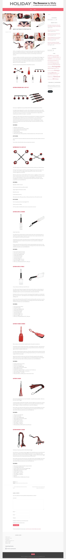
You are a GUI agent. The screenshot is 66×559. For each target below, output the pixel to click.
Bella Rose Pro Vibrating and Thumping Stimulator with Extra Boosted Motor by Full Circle (54, 43)
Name (14, 511)
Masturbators (49, 63)
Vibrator (49, 76)
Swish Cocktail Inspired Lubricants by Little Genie (20, 487)
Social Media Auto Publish (30, 558)
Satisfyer (55, 68)
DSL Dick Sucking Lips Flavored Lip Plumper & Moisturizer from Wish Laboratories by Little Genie (54, 38)
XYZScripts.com (37, 558)
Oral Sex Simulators (53, 64)
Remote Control (51, 68)
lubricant (53, 62)
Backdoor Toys (53, 55)
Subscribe (50, 91)
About (35, 9)
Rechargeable (56, 66)
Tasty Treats (54, 74)
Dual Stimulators (50, 60)
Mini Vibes (54, 63)
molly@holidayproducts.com (9, 540)
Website (14, 517)
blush (56, 55)
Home (31, 9)
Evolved (55, 60)
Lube (51, 62)
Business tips (56, 57)
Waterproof (56, 77)
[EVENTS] (34, 554)
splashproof (57, 73)
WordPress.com (42, 556)
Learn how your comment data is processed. (33, 528)
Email (14, 514)
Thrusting (56, 74)
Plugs (57, 64)
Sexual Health (52, 70)
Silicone (54, 73)
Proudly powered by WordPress (27, 556)
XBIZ (54, 79)
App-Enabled (50, 55)
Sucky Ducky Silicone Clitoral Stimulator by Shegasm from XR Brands (38, 487)
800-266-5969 (7, 539)
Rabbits (51, 66)
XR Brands (57, 79)
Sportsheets (49, 74)
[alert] (18, 548)
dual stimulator (58, 58)
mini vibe (52, 63)
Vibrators (52, 76)
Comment (14, 498)
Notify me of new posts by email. (19, 522)
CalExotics (50, 58)
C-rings (60, 57)
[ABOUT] (32, 554)
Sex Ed (57, 68)
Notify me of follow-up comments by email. (21, 520)
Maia (58, 62)
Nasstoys (57, 63)
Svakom (51, 74)
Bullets (52, 57)
